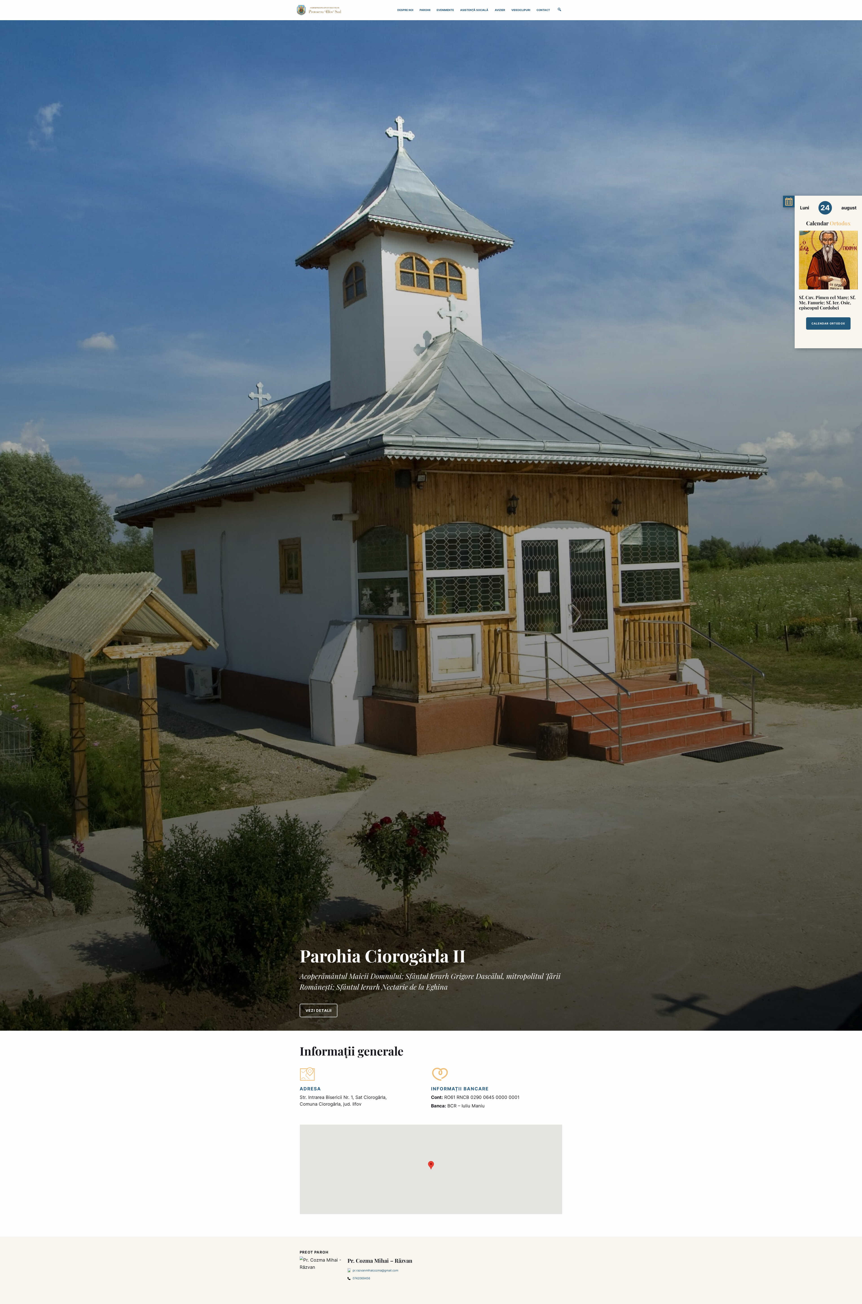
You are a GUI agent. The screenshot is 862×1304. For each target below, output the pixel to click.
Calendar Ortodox (828, 323)
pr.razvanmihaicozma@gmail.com (375, 1270)
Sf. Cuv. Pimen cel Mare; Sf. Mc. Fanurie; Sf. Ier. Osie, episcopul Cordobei (827, 302)
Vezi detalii (319, 1010)
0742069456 (361, 1278)
